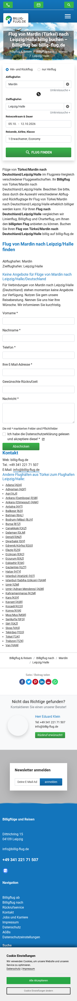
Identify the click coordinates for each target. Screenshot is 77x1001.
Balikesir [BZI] (14, 511)
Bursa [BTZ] (13, 524)
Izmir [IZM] (12, 584)
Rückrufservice (13, 907)
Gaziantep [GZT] (16, 567)
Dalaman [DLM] (15, 532)
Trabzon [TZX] (14, 641)
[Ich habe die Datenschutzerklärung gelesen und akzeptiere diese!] (42, 439)
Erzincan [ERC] (15, 554)
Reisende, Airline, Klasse (20, 131)
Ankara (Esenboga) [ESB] (22, 498)
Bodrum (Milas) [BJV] (19, 519)
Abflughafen (13, 76)
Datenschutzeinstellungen (21, 937)
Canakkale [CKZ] (16, 528)
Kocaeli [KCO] (14, 606)
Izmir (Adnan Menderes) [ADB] (25, 589)
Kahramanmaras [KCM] (21, 593)
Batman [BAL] (14, 515)
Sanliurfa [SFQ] (15, 619)
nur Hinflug (49, 69)
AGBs (6, 932)
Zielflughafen (13, 99)
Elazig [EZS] (13, 550)
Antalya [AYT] (14, 506)
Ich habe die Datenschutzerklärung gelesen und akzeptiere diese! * (38, 436)
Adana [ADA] (14, 485)
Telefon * (9, 347)
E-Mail (48, 682)
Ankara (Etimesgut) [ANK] (22, 502)
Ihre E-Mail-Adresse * (17, 364)
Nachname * (11, 330)
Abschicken (21, 446)
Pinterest (35, 682)
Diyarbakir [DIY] (15, 541)
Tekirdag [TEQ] (15, 632)
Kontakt (8, 912)
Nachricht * (10, 399)
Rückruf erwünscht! (50, 735)
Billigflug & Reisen (20, 51)
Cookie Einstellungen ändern (38, 990)
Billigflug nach (45, 51)
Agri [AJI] (11, 493)
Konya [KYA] (13, 610)
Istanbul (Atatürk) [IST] (20, 576)
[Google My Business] (5, 870)
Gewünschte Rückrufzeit (20, 382)
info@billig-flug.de (26, 470)
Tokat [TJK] (13, 636)
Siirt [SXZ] (12, 623)
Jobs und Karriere (15, 917)
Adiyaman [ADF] (16, 489)
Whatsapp (55, 682)
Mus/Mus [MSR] (16, 615)
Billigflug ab (11, 897)
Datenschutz (11, 927)
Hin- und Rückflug (21, 69)
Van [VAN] (12, 645)
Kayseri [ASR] (14, 602)
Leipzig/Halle (40, 56)
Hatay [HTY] (13, 571)
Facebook (22, 682)
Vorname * (10, 313)
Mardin (63, 51)
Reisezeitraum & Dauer (19, 116)
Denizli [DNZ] (14, 537)
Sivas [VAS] (13, 628)
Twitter (29, 682)
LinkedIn (42, 682)
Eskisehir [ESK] (15, 563)
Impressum (10, 922)
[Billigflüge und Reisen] (15, 20)
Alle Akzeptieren (38, 980)
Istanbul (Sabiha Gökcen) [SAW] (26, 580)
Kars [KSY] (12, 597)
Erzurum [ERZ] (15, 558)
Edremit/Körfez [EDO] (19, 545)
